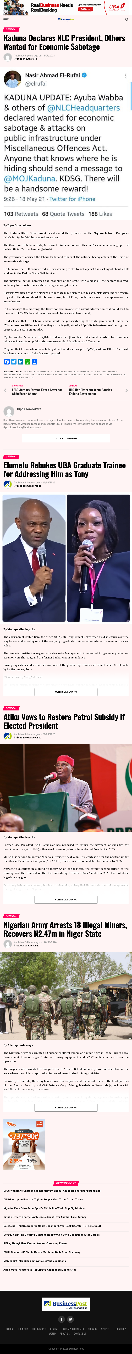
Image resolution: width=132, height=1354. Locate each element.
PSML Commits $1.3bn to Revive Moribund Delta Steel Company (41, 1252)
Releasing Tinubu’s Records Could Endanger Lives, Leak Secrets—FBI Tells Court (52, 1226)
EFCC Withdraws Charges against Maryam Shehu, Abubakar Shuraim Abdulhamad (52, 1190)
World (52, 1333)
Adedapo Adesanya (28, 945)
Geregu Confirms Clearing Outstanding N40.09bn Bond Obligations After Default (51, 1234)
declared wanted (106, 372)
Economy (23, 1329)
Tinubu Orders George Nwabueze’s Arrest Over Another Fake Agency (44, 1217)
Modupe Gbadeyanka (29, 485)
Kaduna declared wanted (47, 375)
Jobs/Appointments (73, 1329)
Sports (105, 1329)
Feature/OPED (39, 1329)
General (54, 1329)
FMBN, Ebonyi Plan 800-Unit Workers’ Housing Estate (35, 1243)
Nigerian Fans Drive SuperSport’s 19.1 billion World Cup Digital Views (44, 1208)
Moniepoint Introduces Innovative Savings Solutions (34, 1261)
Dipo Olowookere (27, 58)
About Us (65, 1333)
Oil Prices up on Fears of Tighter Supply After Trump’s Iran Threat (43, 1199)
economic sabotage (17, 375)
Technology (119, 1329)
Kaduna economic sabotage (81, 375)
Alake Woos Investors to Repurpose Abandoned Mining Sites (39, 1269)
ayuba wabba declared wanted (74, 372)
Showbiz (92, 1329)
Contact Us (80, 1333)
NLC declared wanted (113, 375)
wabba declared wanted (19, 378)
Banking (10, 1329)
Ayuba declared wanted (39, 372)
